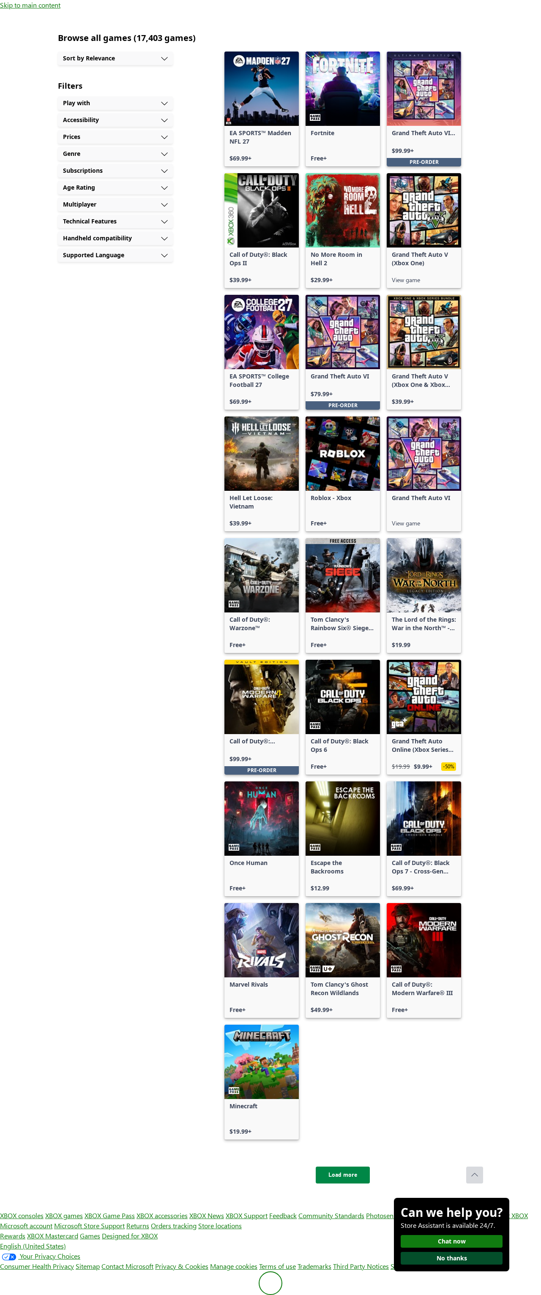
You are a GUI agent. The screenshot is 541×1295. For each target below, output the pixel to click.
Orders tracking (174, 1225)
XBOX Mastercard (52, 1235)
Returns (137, 1225)
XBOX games (64, 1215)
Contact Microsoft (127, 1266)
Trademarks (314, 1266)
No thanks (452, 1258)
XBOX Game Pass (110, 1215)
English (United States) (33, 1245)
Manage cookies (233, 1266)
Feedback (283, 1215)
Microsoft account (26, 1225)
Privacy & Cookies (181, 1266)
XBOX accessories (162, 1215)
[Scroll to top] (474, 1175)
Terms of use (277, 1266)
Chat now (452, 1241)
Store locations (220, 1225)
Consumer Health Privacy (37, 1266)
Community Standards (331, 1215)
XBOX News (206, 1215)
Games (90, 1235)
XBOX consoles (22, 1215)
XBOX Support (247, 1215)
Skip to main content (30, 4)
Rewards (12, 1235)
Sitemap (88, 1266)
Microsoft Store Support (89, 1225)
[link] (261, 109)
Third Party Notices (361, 1266)
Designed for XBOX (130, 1235)
